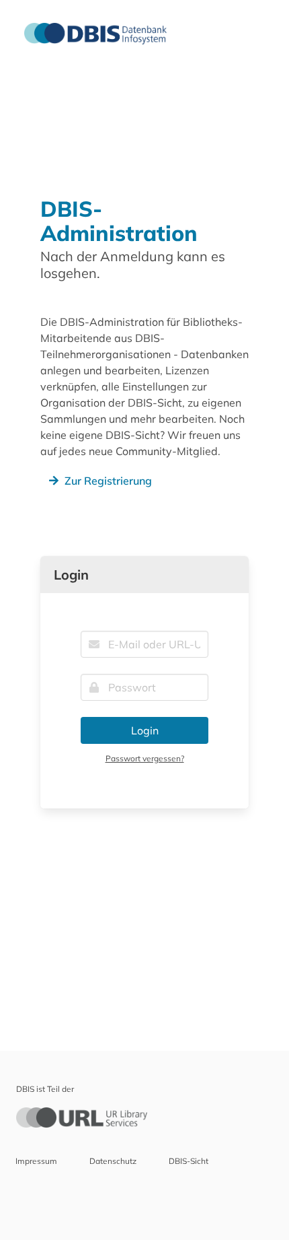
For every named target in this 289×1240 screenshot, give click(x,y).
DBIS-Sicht (188, 1161)
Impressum (36, 1161)
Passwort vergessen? (145, 758)
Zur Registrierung (108, 480)
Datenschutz (112, 1161)
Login (145, 730)
